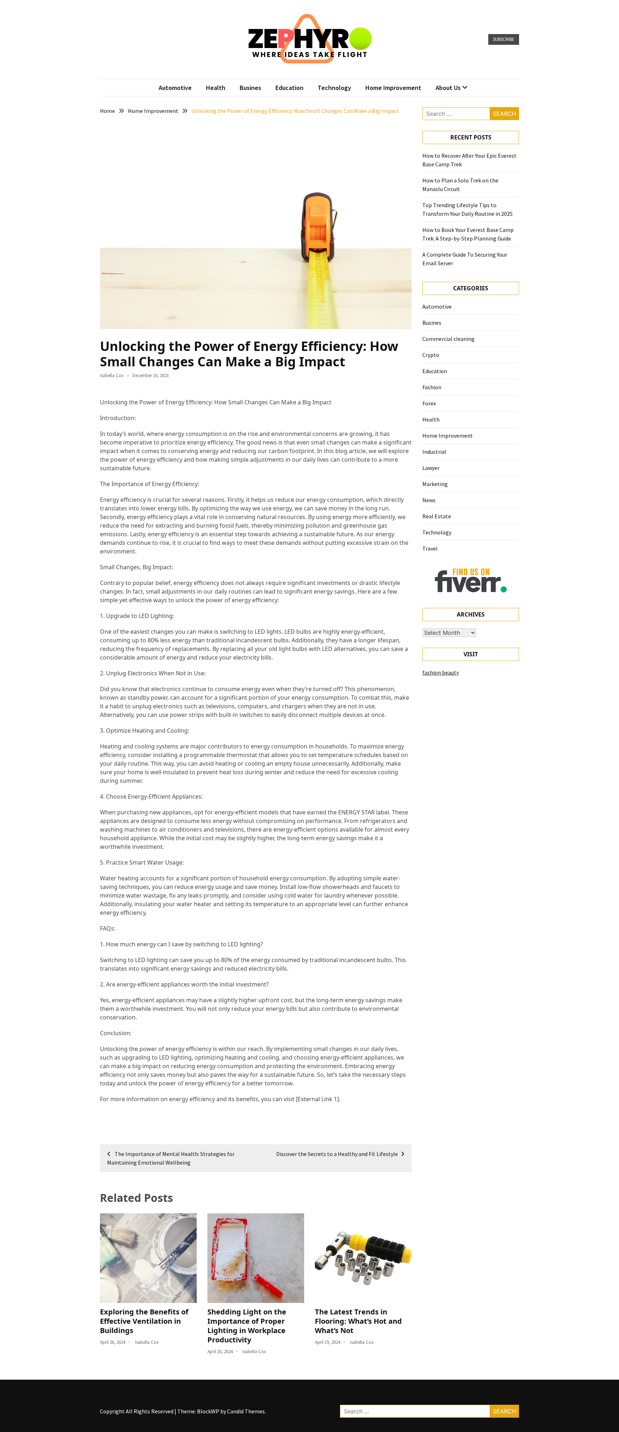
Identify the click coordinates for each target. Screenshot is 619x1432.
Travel (430, 548)
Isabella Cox (112, 375)
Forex (429, 403)
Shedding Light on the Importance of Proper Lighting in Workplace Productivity (246, 1326)
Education (289, 88)
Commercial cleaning (448, 338)
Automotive (175, 88)
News (429, 500)
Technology (334, 88)
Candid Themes (246, 1411)
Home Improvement (393, 88)
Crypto (430, 354)
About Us (448, 88)
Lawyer (431, 467)
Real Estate (436, 516)
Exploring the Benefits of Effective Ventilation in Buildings (144, 1321)
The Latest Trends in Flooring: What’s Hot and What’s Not (358, 1321)
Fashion (431, 387)
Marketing (435, 483)
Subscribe (503, 39)
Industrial (434, 451)
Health (215, 88)
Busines (250, 88)
